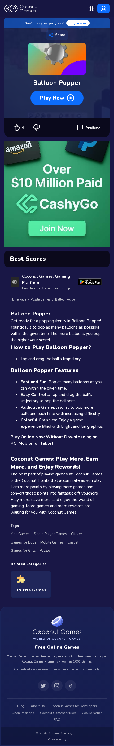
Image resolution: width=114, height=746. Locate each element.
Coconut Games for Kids (58, 713)
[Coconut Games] (57, 625)
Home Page (18, 300)
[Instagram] (57, 685)
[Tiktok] (70, 685)
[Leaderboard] (91, 8)
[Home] (21, 8)
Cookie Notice (92, 713)
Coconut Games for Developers (74, 706)
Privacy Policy (57, 739)
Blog (21, 706)
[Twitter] (43, 685)
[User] (103, 8)
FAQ (57, 720)
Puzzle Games (40, 300)
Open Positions (23, 713)
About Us (38, 706)
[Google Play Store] (89, 282)
